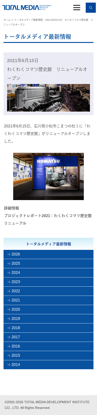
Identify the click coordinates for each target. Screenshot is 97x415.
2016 (16, 346)
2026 (16, 254)
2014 (16, 365)
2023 (16, 282)
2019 (16, 319)
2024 (16, 273)
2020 (16, 309)
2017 (16, 337)
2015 (16, 355)
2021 (16, 300)
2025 (16, 263)
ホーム (7, 20)
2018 (16, 328)
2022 (16, 291)
